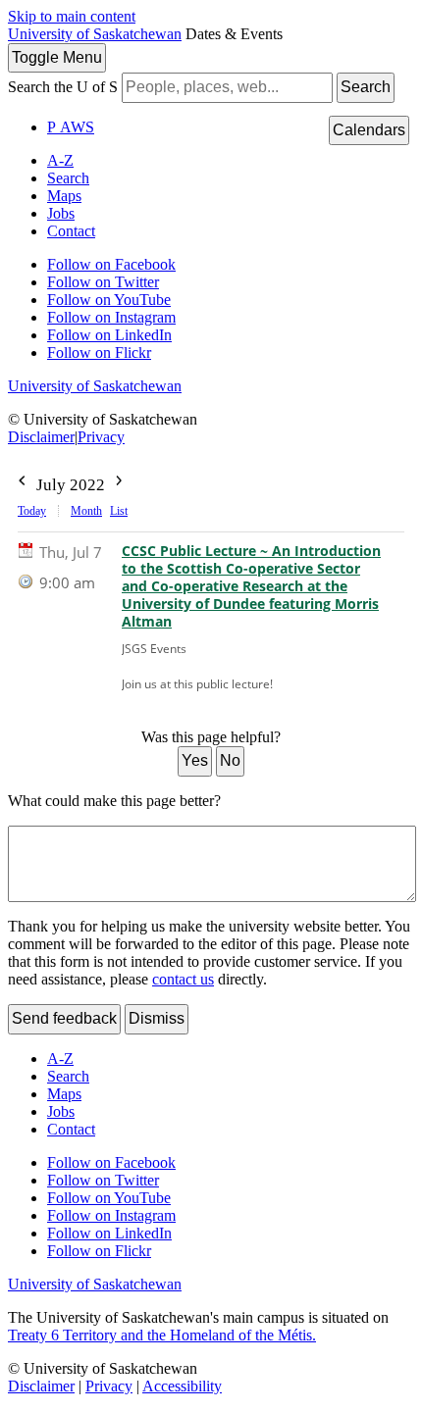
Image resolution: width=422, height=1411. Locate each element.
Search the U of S (63, 86)
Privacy (101, 436)
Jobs (61, 213)
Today (32, 511)
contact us (183, 979)
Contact (71, 231)
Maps (64, 195)
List (119, 511)
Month (86, 511)
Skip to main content (71, 16)
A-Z (60, 160)
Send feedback (64, 1018)
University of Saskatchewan (95, 33)
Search (366, 86)
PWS (70, 127)
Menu (57, 57)
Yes (195, 760)
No (230, 760)
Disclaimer (41, 436)
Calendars (369, 130)
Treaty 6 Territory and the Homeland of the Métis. (162, 1335)
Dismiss (157, 1018)
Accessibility (182, 1386)
